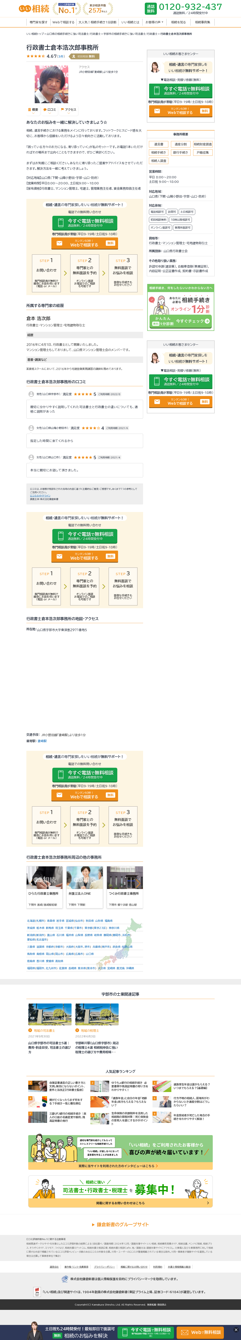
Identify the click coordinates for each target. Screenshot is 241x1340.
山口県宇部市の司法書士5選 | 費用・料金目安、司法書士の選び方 (49, 1048)
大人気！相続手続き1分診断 (98, 22)
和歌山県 (127, 946)
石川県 (60, 935)
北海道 (31, 921)
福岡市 (40, 968)
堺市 (87, 946)
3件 (60, 56)
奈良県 (116, 946)
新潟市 (40, 935)
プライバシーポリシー (104, 1267)
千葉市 (78, 928)
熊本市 (91, 968)
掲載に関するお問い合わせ (134, 1267)
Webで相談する (64, 22)
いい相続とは (130, 22)
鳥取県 (31, 954)
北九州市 (51, 968)
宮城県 (70, 921)
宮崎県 (111, 968)
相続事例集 (202, 22)
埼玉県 (59, 928)
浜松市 (126, 935)
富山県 (51, 935)
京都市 (59, 946)
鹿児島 (121, 968)
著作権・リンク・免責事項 (76, 1267)
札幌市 (40, 921)
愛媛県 (50, 961)
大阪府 (70, 946)
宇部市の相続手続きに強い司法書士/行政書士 (131, 34)
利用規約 (157, 1267)
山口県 (90, 954)
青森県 (51, 921)
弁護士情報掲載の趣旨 (179, 1267)
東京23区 (100, 928)
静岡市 (117, 935)
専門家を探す (38, 22)
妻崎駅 (42, 740)
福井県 (70, 935)
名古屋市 (41, 939)
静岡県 (107, 935)
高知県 (59, 961)
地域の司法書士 (44, 1030)
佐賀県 (63, 968)
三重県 (31, 946)
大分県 (102, 968)
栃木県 (40, 928)
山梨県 (79, 935)
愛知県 (31, 939)
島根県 (40, 954)
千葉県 (69, 928)
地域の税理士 (90, 1030)
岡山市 (59, 954)
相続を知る (178, 22)
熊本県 (82, 968)
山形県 (99, 921)
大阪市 (79, 946)
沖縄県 (130, 968)
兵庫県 (97, 946)
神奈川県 (114, 928)
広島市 (79, 954)
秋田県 (90, 921)
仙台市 (79, 921)
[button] (138, 883)
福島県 (109, 921)
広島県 (70, 954)
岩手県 (60, 921)
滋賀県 (40, 946)
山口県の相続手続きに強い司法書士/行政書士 (74, 34)
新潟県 (31, 935)
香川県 (40, 961)
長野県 (89, 935)
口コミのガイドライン (40, 495)
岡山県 (50, 954)
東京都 (89, 928)
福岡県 (31, 968)
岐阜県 (98, 935)
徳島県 (31, 961)
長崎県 (72, 968)
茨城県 (31, 928)
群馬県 (50, 928)
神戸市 (106, 946)
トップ (35, 34)
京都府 (50, 946)
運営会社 (54, 1267)
